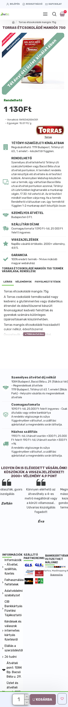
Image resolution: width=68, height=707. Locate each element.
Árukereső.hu (56, 575)
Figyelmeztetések (48, 281)
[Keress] (54, 14)
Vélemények (23, 281)
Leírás (7, 281)
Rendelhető (13, 100)
